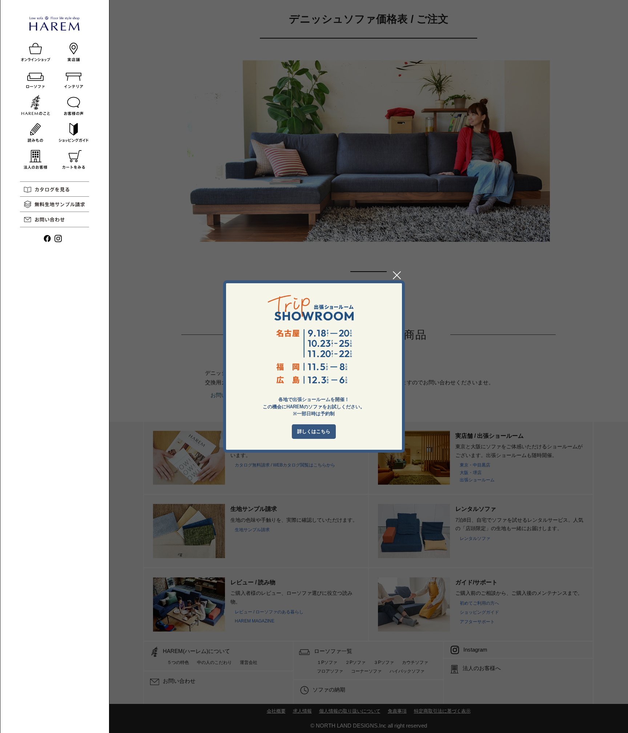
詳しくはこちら (313, 431)
